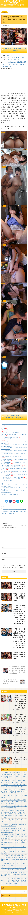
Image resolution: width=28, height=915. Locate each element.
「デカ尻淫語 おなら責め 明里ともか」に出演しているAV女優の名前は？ (13, 825)
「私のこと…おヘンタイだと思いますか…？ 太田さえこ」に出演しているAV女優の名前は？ (13, 868)
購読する (6, 691)
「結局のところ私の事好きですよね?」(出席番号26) (12, 477)
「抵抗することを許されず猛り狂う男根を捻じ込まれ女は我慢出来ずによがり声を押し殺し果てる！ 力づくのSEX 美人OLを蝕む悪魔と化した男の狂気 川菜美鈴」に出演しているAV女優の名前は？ (13, 814)
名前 (3, 547)
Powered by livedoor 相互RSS (9, 494)
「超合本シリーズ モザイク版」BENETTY (10, 432)
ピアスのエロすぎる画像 (7, 480)
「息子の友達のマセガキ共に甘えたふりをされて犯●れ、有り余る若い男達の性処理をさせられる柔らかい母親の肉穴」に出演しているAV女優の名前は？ (19, 702)
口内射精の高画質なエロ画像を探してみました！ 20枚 (13, 466)
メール (4, 553)
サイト (3, 559)
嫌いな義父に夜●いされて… (16, 57)
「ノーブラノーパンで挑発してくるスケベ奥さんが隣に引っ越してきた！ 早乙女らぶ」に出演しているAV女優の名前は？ (14, 801)
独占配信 (19, 62)
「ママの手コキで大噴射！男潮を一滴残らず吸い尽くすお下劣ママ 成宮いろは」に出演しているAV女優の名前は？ (14, 836)
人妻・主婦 (10, 64)
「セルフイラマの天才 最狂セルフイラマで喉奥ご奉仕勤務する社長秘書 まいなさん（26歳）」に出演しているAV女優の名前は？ (14, 791)
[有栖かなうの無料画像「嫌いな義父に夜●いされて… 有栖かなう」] (17, 501)
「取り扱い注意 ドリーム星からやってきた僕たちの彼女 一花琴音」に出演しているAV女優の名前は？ (14, 842)
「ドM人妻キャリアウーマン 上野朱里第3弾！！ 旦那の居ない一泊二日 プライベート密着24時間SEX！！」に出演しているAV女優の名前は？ (14, 858)
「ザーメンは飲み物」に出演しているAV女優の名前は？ (13, 478)
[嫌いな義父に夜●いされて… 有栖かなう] (14, 147)
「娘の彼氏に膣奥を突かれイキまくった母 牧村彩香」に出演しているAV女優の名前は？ (14, 781)
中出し (5, 64)
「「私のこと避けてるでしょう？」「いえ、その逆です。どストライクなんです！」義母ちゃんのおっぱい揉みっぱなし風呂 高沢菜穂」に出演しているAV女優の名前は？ (14, 881)
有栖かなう (10, 55)
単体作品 (5, 511)
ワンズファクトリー (14, 59)
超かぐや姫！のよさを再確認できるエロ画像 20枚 (12, 465)
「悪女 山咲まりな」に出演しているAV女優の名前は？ (13, 820)
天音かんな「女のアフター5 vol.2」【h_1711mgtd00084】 (14, 429)
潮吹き (6, 66)
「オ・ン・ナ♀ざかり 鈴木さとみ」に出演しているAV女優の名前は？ (13, 847)
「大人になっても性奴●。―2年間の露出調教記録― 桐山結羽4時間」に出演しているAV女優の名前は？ (14, 874)
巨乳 (10, 66)
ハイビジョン (12, 62)
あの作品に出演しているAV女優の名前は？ (14, 2)
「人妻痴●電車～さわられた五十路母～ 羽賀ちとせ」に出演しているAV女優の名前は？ (14, 785)
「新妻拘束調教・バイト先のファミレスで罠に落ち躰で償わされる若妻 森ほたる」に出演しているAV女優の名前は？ (14, 830)
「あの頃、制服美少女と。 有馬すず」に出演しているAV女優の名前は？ (14, 864)
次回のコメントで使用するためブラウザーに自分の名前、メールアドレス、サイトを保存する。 (13, 566)
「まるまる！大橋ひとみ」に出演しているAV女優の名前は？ (14, 852)
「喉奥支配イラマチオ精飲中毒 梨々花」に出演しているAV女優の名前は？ (14, 806)
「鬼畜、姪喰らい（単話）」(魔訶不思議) (10, 437)
